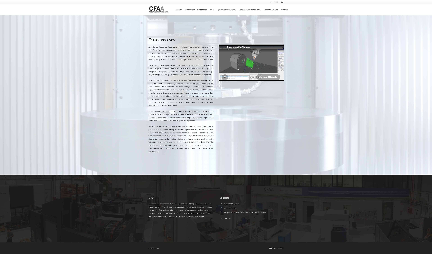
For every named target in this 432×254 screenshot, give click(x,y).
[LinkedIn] (230, 218)
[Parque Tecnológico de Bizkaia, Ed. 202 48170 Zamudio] (222, 212)
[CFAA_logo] (159, 10)
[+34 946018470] (222, 208)
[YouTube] (226, 218)
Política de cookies (276, 248)
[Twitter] (222, 218)
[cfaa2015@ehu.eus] (222, 203)
